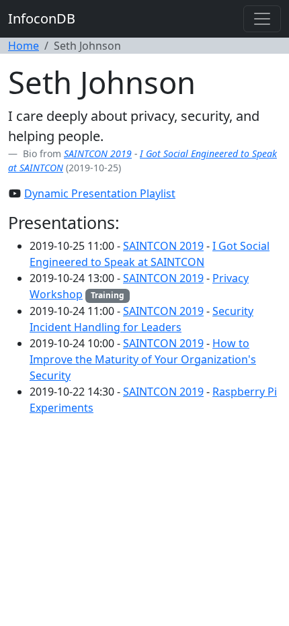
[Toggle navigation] (262, 18)
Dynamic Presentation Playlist (99, 193)
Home (23, 45)
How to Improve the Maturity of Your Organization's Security (143, 359)
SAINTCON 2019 (98, 153)
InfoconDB (41, 18)
